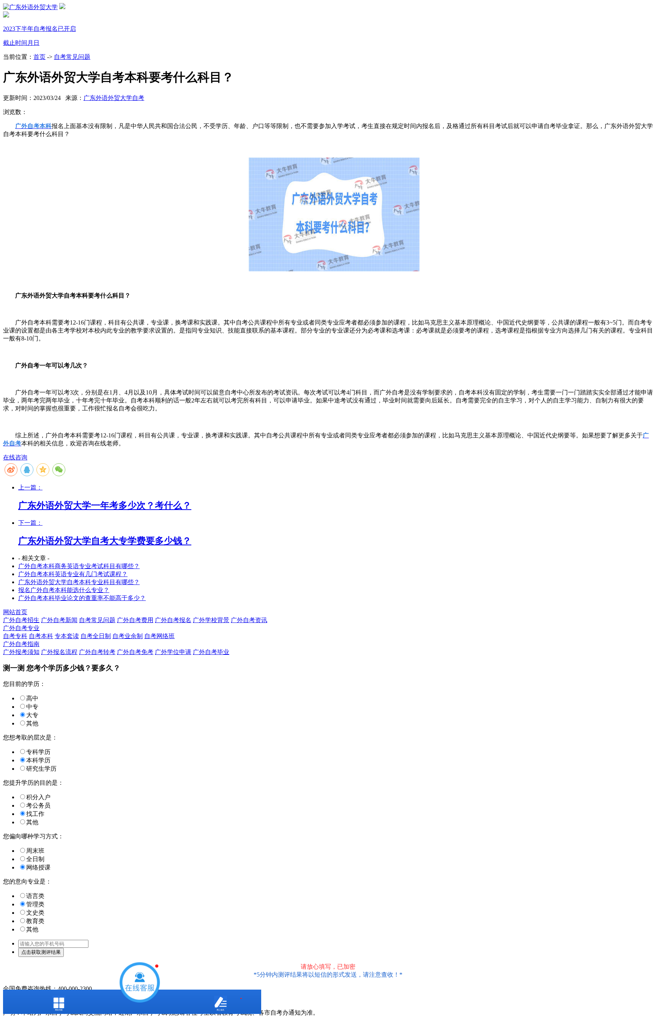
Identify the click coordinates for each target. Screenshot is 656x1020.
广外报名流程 (59, 652)
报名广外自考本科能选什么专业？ (63, 590)
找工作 (35, 814)
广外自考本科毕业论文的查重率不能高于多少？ (82, 598)
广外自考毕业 (211, 652)
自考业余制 (127, 636)
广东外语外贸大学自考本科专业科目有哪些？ (79, 582)
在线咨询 (15, 457)
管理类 (35, 904)
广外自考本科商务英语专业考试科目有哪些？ (79, 566)
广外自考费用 (135, 620)
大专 (32, 715)
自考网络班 (159, 636)
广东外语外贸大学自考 (114, 98)
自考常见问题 (72, 57)
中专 (32, 706)
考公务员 (38, 805)
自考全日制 (95, 636)
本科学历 (38, 760)
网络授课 (38, 867)
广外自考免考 (135, 652)
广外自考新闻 (59, 620)
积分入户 (38, 797)
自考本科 (41, 636)
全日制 (35, 859)
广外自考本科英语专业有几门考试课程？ (73, 574)
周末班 (35, 850)
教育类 (35, 921)
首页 (39, 57)
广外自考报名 (173, 620)
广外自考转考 (97, 652)
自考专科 (15, 636)
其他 (32, 723)
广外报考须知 (21, 652)
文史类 (35, 912)
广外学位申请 (173, 652)
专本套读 (67, 636)
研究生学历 (41, 768)
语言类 (35, 896)
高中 (32, 698)
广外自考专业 (21, 628)
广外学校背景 (211, 620)
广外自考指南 (21, 644)
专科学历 (38, 752)
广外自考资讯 (249, 620)
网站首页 (15, 612)
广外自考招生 (21, 620)
